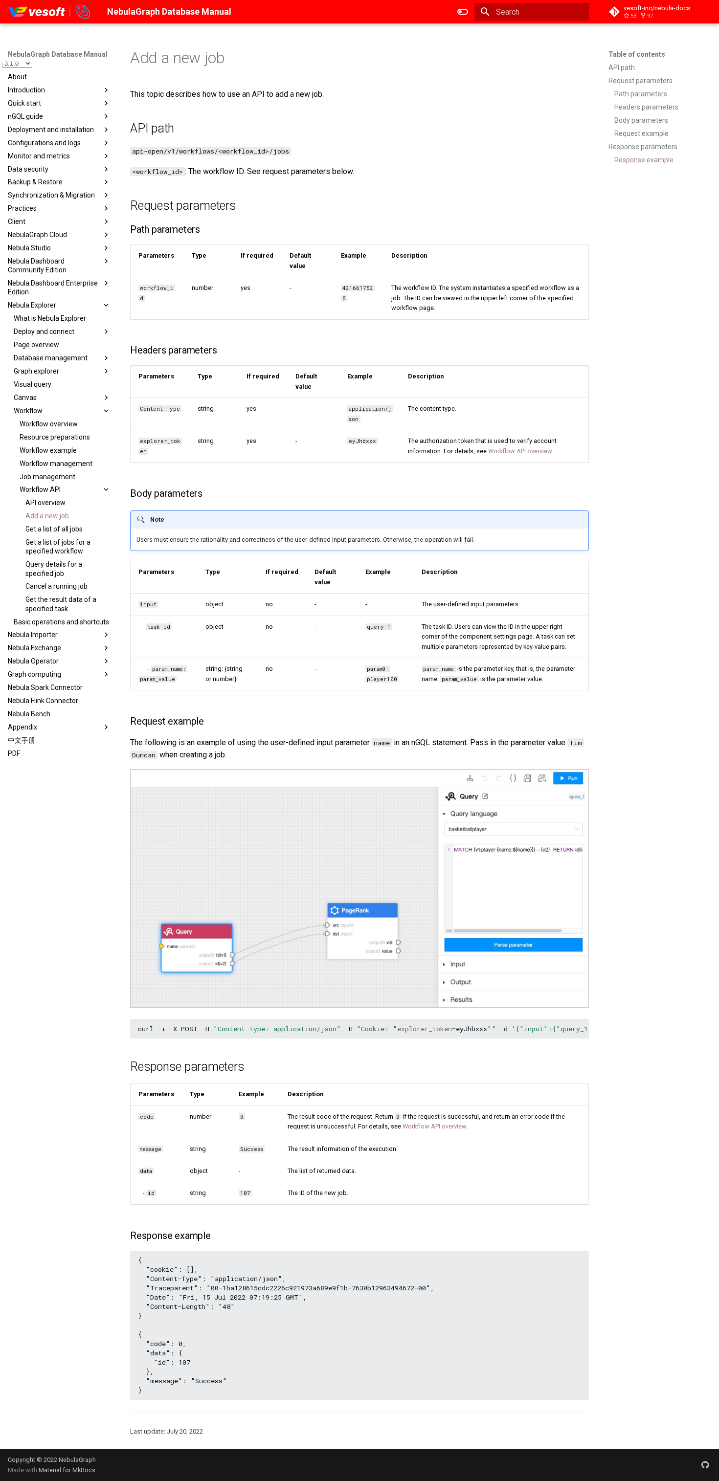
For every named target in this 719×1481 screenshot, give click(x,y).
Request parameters (640, 81)
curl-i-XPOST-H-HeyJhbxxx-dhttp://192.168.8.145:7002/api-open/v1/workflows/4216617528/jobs (363, 1028)
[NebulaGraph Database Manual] (49, 12)
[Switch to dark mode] (462, 12)
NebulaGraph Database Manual (58, 54)
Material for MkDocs (67, 1470)
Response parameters (642, 147)
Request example (641, 133)
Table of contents (636, 54)
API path (621, 67)
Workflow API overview (520, 451)
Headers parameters (646, 107)
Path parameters (640, 94)
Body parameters (641, 120)
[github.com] (705, 1465)
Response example (644, 160)
